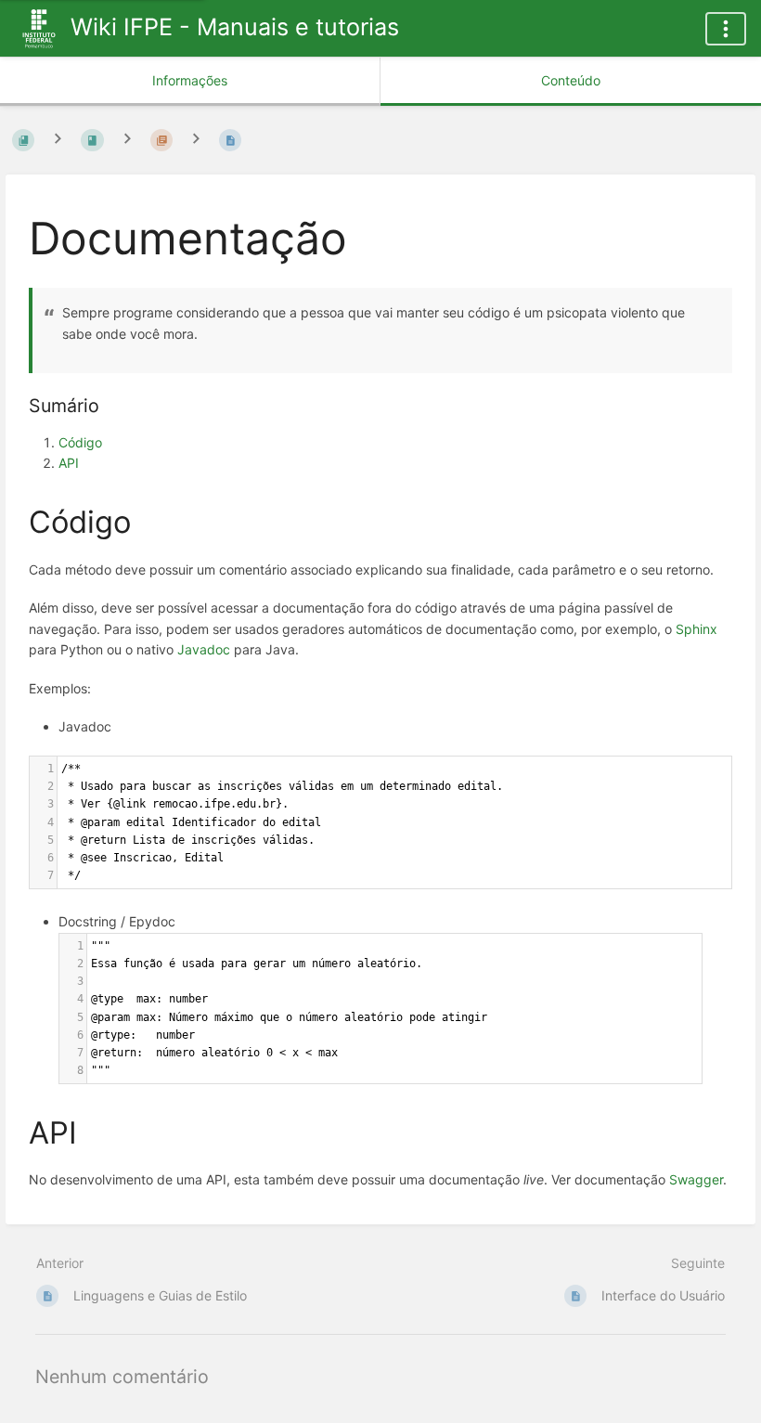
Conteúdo (570, 80)
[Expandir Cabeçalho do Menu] (725, 28)
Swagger (696, 1179)
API (68, 463)
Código (80, 442)
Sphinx (696, 629)
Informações (189, 80)
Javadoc (203, 649)
